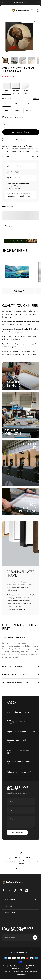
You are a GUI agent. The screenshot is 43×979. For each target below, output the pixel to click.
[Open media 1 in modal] (35, 22)
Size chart (36, 99)
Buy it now (20, 139)
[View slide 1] (16, 868)
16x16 (6, 104)
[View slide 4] (24, 868)
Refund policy (7, 971)
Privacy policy (15, 971)
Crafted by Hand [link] (13, 384)
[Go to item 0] (5, 60)
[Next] (38, 2)
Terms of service (24, 971)
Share (7, 156)
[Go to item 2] (14, 60)
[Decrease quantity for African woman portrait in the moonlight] (4, 125)
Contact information (21, 974)
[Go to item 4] (31, 60)
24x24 (28, 104)
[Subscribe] (35, 937)
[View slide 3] (22, 868)
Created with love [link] (13, 432)
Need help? (35, 156)
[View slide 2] (19, 868)
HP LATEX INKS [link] (29, 446)
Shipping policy (33, 971)
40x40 (28, 111)
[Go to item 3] (22, 60)
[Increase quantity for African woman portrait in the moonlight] (12, 125)
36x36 (17, 111)
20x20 (17, 104)
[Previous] (3, 2)
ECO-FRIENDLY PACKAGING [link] (27, 507)
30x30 (6, 111)
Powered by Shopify (23, 968)
